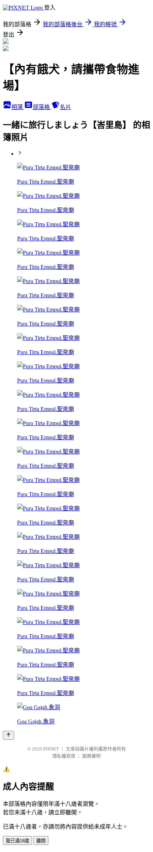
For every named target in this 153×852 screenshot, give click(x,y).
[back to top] (8, 735)
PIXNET (51, 748)
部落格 (42, 107)
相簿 (17, 107)
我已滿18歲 (17, 840)
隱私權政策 (63, 756)
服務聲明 (91, 756)
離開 (41, 840)
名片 (65, 107)
